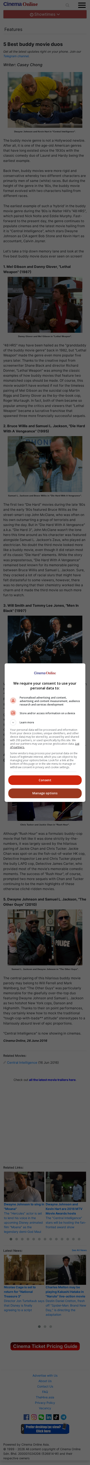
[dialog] (45, 732)
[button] (45, 722)
